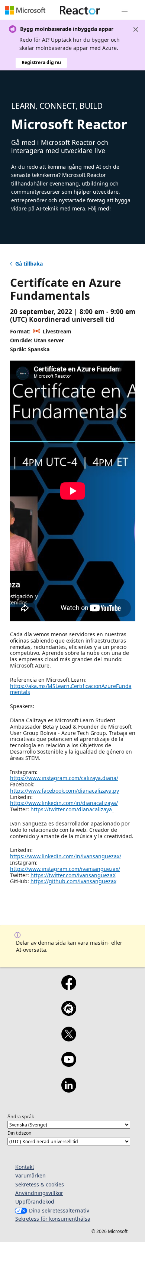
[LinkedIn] (68, 1090)
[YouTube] (68, 1064)
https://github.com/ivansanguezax (73, 881)
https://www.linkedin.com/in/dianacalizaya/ (64, 802)
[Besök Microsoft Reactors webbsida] (80, 10)
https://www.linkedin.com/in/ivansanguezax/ (65, 856)
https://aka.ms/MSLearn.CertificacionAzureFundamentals (71, 689)
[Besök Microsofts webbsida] (25, 10)
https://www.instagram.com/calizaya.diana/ (64, 778)
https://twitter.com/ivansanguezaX (73, 875)
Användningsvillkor (39, 1192)
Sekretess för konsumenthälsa (52, 1218)
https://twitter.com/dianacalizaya (71, 809)
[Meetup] (68, 1013)
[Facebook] (68, 987)
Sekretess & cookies (39, 1184)
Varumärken (30, 1175)
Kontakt (24, 1166)
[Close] (136, 29)
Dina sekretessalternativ (59, 1210)
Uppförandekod (34, 1201)
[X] (68, 1039)
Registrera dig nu (41, 62)
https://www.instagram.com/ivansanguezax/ (65, 868)
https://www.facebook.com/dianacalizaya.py (64, 790)
